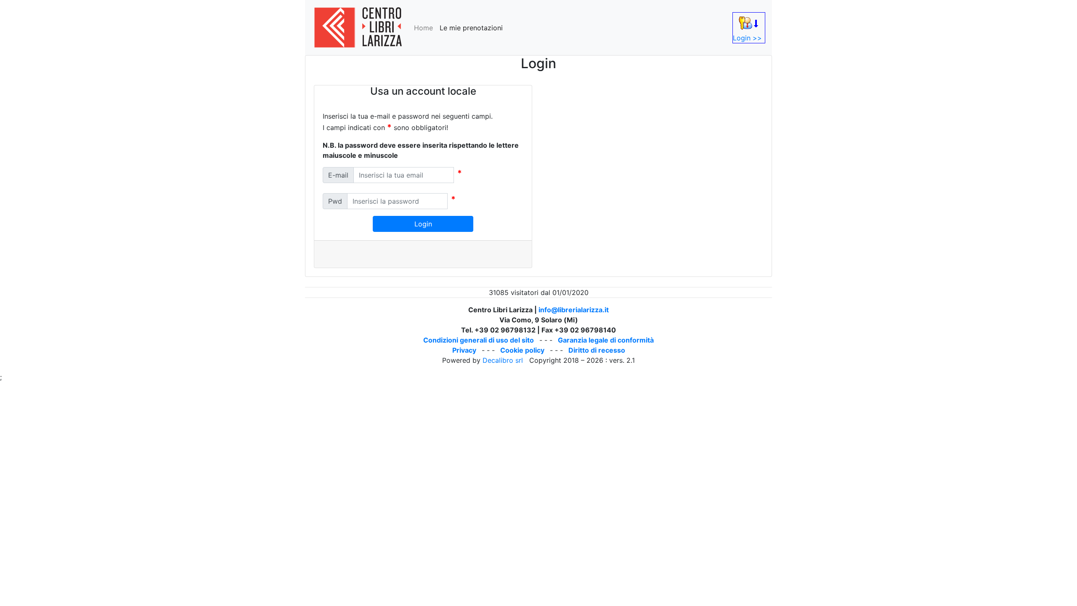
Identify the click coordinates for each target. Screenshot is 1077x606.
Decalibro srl (503, 360)
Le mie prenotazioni (471, 28)
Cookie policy (522, 350)
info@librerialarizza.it (573, 310)
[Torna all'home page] (358, 27)
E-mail (338, 175)
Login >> (747, 38)
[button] (749, 23)
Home (423, 28)
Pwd (335, 201)
